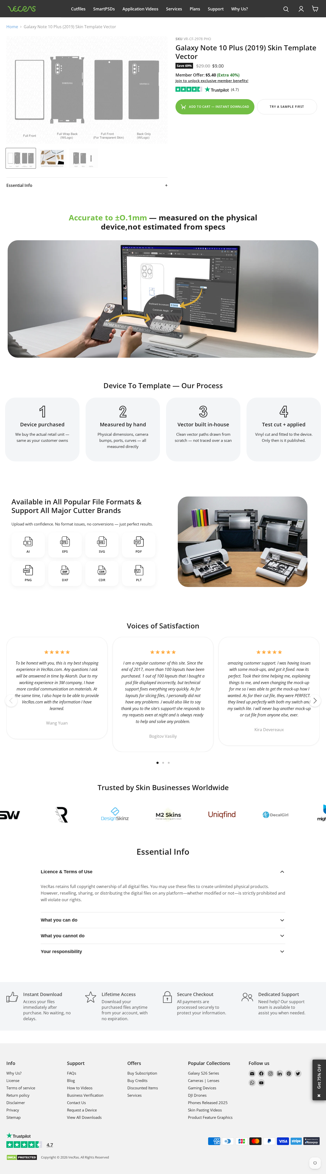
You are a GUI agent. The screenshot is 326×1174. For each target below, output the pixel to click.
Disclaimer (15, 1102)
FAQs (71, 1073)
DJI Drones (197, 1095)
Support (216, 9)
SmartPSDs (104, 9)
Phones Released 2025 (208, 1102)
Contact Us (76, 1102)
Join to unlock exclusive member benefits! (211, 80)
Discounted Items (142, 1087)
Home (12, 26)
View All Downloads (84, 1117)
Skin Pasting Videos (205, 1109)
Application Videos (140, 9)
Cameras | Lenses (203, 1080)
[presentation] (286, 9)
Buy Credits (137, 1080)
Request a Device (82, 1109)
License (12, 1080)
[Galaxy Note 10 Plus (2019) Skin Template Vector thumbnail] (21, 158)
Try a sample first (287, 106)
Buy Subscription (142, 1073)
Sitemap (13, 1117)
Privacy (12, 1109)
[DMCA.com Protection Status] (21, 1157)
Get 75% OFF (319, 1076)
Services (174, 9)
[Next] (315, 701)
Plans (195, 9)
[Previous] (11, 701)
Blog (71, 1080)
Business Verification (85, 1095)
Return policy (18, 1095)
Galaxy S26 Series (203, 1073)
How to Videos (79, 1087)
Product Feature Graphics (210, 1117)
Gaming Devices (202, 1087)
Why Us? (239, 9)
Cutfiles (78, 9)
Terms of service (20, 1087)
